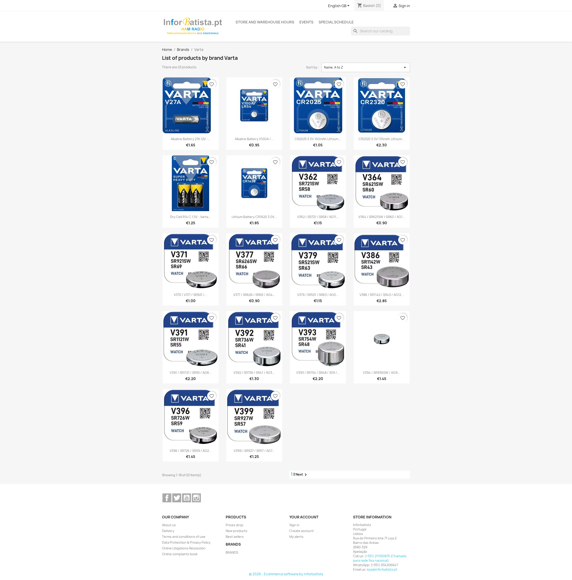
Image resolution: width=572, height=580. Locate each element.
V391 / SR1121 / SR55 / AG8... (190, 372)
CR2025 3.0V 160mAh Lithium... (318, 139)
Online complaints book (180, 554)
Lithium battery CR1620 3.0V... (254, 217)
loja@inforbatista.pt (382, 569)
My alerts (296, 536)
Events (306, 22)
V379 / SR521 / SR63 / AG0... (318, 295)
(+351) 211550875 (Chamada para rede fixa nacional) (379, 558)
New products (236, 531)
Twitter (176, 497)
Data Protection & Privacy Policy (186, 542)
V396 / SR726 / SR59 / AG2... (191, 451)
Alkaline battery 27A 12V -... (190, 139)
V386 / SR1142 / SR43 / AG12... (382, 295)
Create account (301, 531)
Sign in (294, 525)
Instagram (196, 497)
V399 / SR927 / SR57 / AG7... (254, 451)
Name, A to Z (366, 67)
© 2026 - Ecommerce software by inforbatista (286, 574)
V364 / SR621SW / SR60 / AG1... (381, 217)
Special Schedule (336, 22)
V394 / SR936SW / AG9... (381, 372)
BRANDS (232, 552)
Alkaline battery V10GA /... (254, 139)
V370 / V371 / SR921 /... (190, 295)
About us (169, 525)
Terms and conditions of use (183, 536)
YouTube (186, 497)
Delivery (168, 531)
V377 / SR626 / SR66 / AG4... (254, 295)
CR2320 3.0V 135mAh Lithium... (381, 139)
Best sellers (235, 536)
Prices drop (234, 525)
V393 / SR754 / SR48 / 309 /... (318, 372)
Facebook (166, 497)
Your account (303, 517)
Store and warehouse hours (265, 22)
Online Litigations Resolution (184, 548)
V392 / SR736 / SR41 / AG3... (254, 372)
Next (302, 474)
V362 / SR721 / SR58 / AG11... (318, 217)
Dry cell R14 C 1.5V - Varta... (190, 217)
